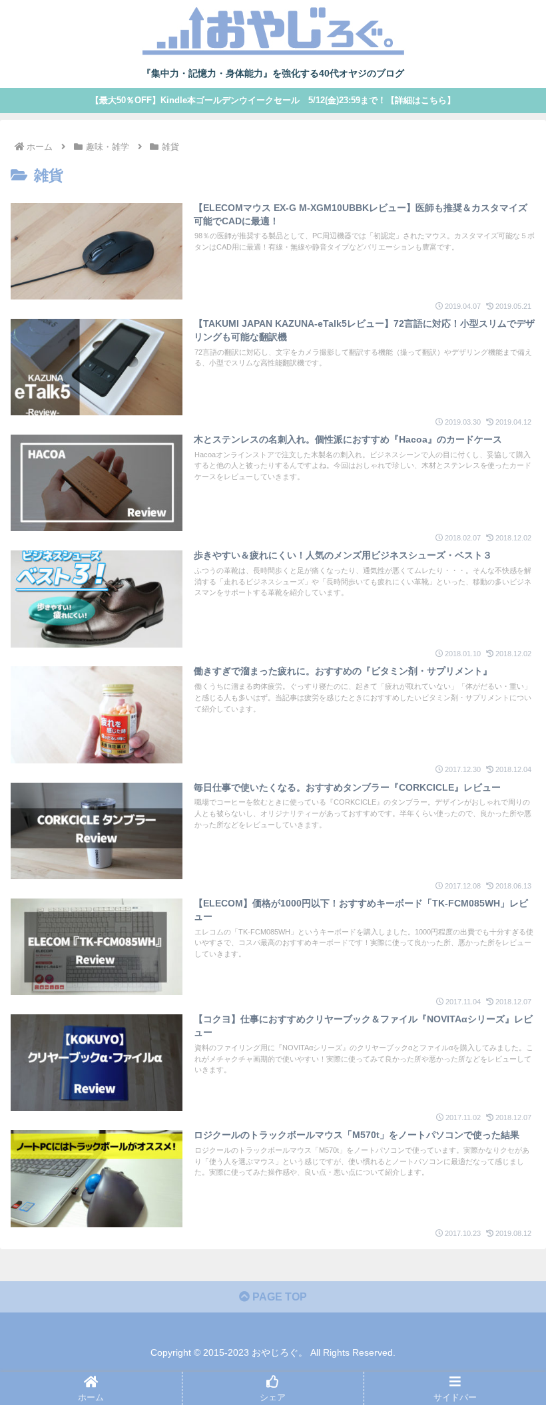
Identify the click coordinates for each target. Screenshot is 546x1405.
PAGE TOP (278, 1297)
